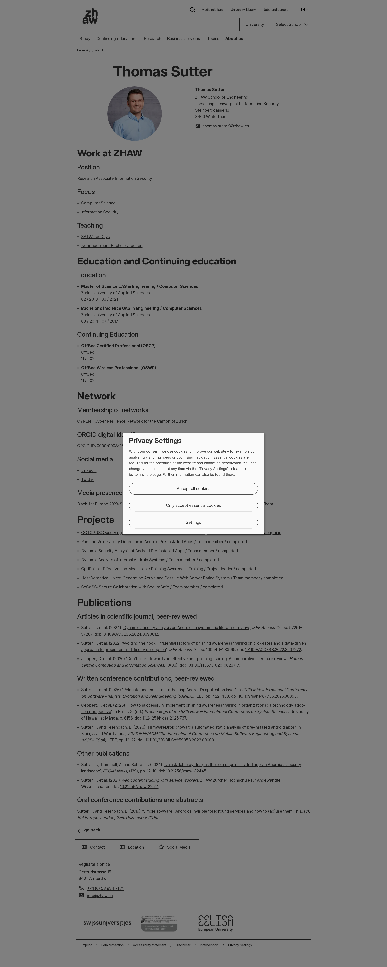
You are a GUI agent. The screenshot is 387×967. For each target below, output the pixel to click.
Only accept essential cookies (193, 505)
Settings (193, 522)
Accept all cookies (193, 488)
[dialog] (193, 483)
